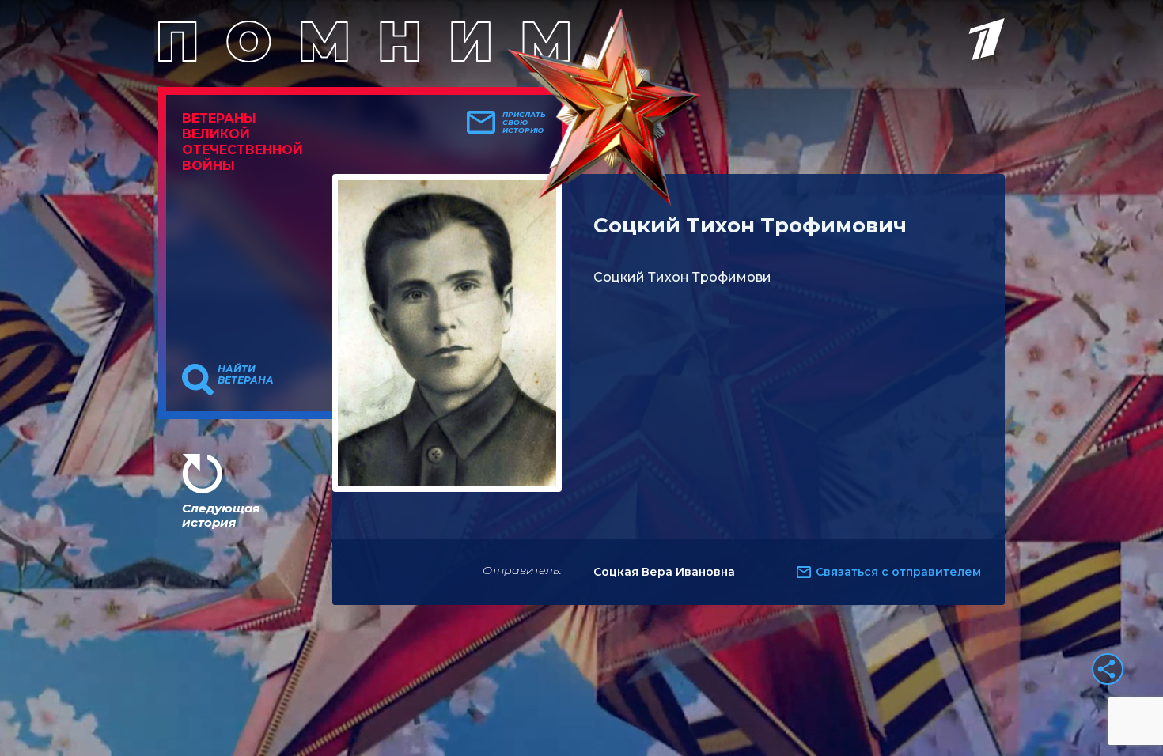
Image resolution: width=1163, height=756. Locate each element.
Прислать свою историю (524, 122)
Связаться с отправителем (898, 572)
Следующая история (220, 515)
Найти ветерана (246, 375)
